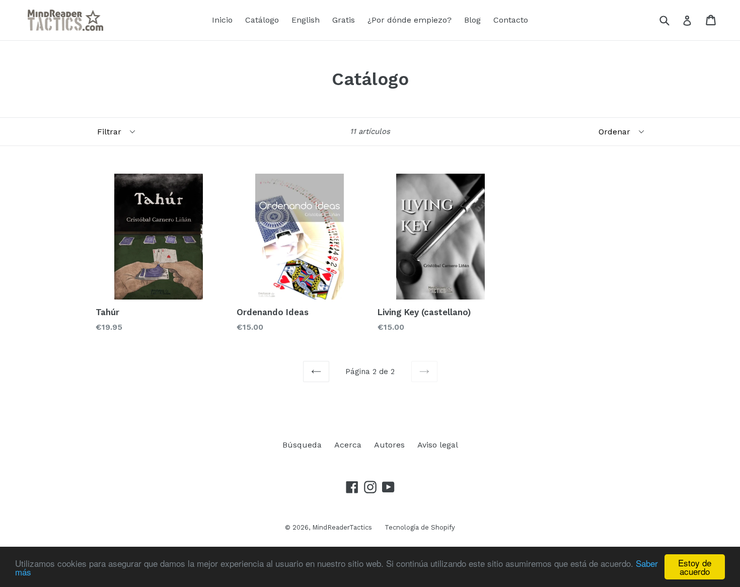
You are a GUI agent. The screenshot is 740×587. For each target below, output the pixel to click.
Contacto (510, 20)
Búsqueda (302, 445)
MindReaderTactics (342, 527)
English (305, 20)
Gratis (343, 20)
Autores (389, 445)
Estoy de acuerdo (694, 566)
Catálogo (262, 20)
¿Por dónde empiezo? (409, 20)
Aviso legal (437, 445)
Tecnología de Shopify (420, 527)
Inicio (222, 20)
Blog (472, 20)
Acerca (347, 445)
